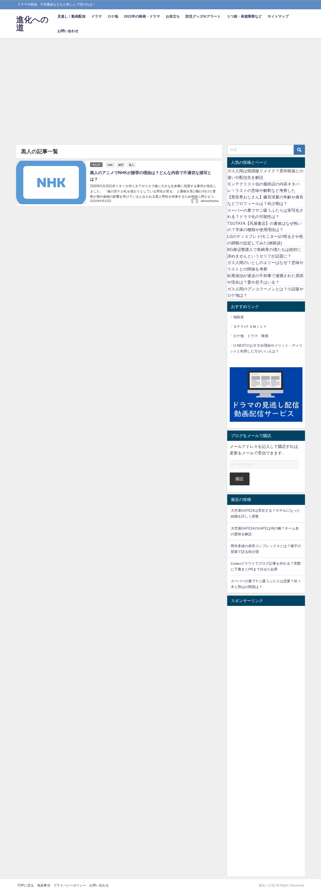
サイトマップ (278, 16)
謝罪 (120, 165)
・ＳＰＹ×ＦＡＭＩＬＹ (248, 326)
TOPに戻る (25, 885)
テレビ (96, 165)
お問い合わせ (67, 31)
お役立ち (173, 16)
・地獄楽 (237, 317)
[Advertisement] (160, 76)
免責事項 (43, 885)
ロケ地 (113, 16)
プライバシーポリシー (69, 885)
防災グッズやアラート (203, 16)
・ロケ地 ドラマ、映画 (249, 336)
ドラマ (96, 16)
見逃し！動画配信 (71, 16)
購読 (239, 479)
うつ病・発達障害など (244, 16)
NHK (110, 165)
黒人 (131, 165)
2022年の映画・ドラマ (142, 16)
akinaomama (209, 200)
